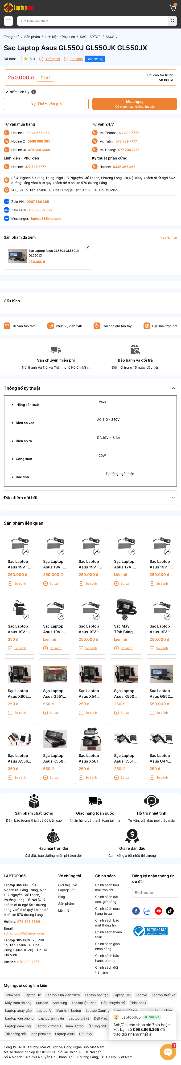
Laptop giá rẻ (79, 1018)
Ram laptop (75, 1026)
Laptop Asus (64, 1034)
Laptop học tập (97, 995)
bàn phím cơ (40, 1034)
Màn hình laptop (68, 1010)
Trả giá (45, 77)
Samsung (60, 1003)
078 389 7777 (126, 141)
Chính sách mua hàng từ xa (107, 910)
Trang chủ (11, 37)
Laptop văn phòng (19, 1018)
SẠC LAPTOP (90, 37)
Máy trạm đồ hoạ (18, 1003)
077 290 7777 (128, 150)
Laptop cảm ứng (18, 1026)
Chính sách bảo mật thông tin (107, 922)
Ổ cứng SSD (97, 1026)
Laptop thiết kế (163, 995)
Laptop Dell (122, 995)
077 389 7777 (128, 133)
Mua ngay (135, 104)
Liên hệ (63, 910)
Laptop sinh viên (51, 1018)
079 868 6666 (39, 150)
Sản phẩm (32, 37)
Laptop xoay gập (18, 1010)
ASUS (110, 37)
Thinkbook (138, 1003)
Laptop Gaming (98, 1010)
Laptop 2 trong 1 (48, 1026)
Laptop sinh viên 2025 (63, 995)
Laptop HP (33, 995)
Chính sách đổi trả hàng (106, 969)
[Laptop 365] (18, 7)
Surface (42, 1003)
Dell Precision (104, 1018)
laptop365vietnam (46, 218)
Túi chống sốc (16, 1034)
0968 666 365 (39, 141)
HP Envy (85, 1034)
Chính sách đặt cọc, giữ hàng (106, 899)
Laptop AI (44, 1010)
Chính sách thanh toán (108, 934)
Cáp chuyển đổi (113, 1003)
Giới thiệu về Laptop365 (67, 887)
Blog (61, 897)
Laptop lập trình (84, 1003)
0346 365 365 (124, 167)
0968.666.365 (146, 1029)
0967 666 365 (38, 133)
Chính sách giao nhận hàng (107, 946)
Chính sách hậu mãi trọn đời (107, 887)
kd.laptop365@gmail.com (24, 933)
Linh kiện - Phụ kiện (60, 37)
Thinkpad (12, 995)
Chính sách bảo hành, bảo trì (107, 958)
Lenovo (141, 995)
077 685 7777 (35, 167)
